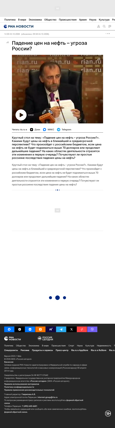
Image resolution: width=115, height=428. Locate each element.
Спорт (71, 345)
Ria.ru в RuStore (98, 350)
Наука (80, 345)
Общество (21, 345)
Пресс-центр (62, 350)
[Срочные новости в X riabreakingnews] (82, 329)
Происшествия (58, 345)
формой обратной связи (15, 412)
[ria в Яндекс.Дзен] (20, 329)
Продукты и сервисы (42, 350)
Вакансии (8, 362)
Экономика (34, 345)
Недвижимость (104, 345)
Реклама (25, 350)
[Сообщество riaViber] (92, 329)
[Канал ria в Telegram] (61, 329)
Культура (89, 345)
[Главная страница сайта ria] (18, 26)
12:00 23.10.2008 (12, 34)
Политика (8, 345)
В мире (45, 345)
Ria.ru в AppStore (79, 350)
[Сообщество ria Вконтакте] (30, 329)
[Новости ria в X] (71, 329)
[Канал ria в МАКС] (9, 329)
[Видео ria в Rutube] (51, 329)
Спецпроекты (11, 350)
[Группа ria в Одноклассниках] (40, 329)
